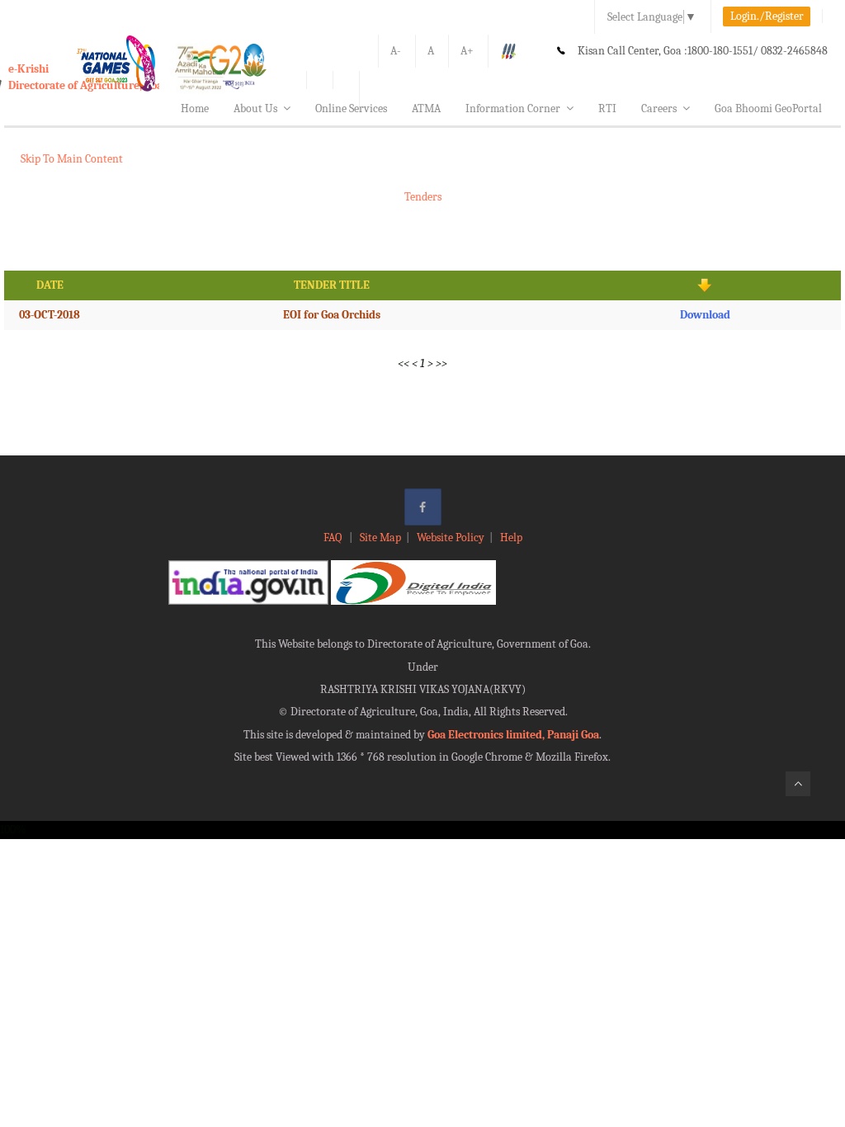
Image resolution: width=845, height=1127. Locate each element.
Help (511, 537)
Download (705, 315)
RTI (607, 108)
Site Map (380, 537)
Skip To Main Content (72, 159)
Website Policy (450, 537)
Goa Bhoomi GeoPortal (768, 108)
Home (195, 108)
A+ (467, 51)
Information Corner (512, 108)
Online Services (351, 108)
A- (395, 51)
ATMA (426, 108)
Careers (659, 108)
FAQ (333, 537)
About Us (255, 108)
